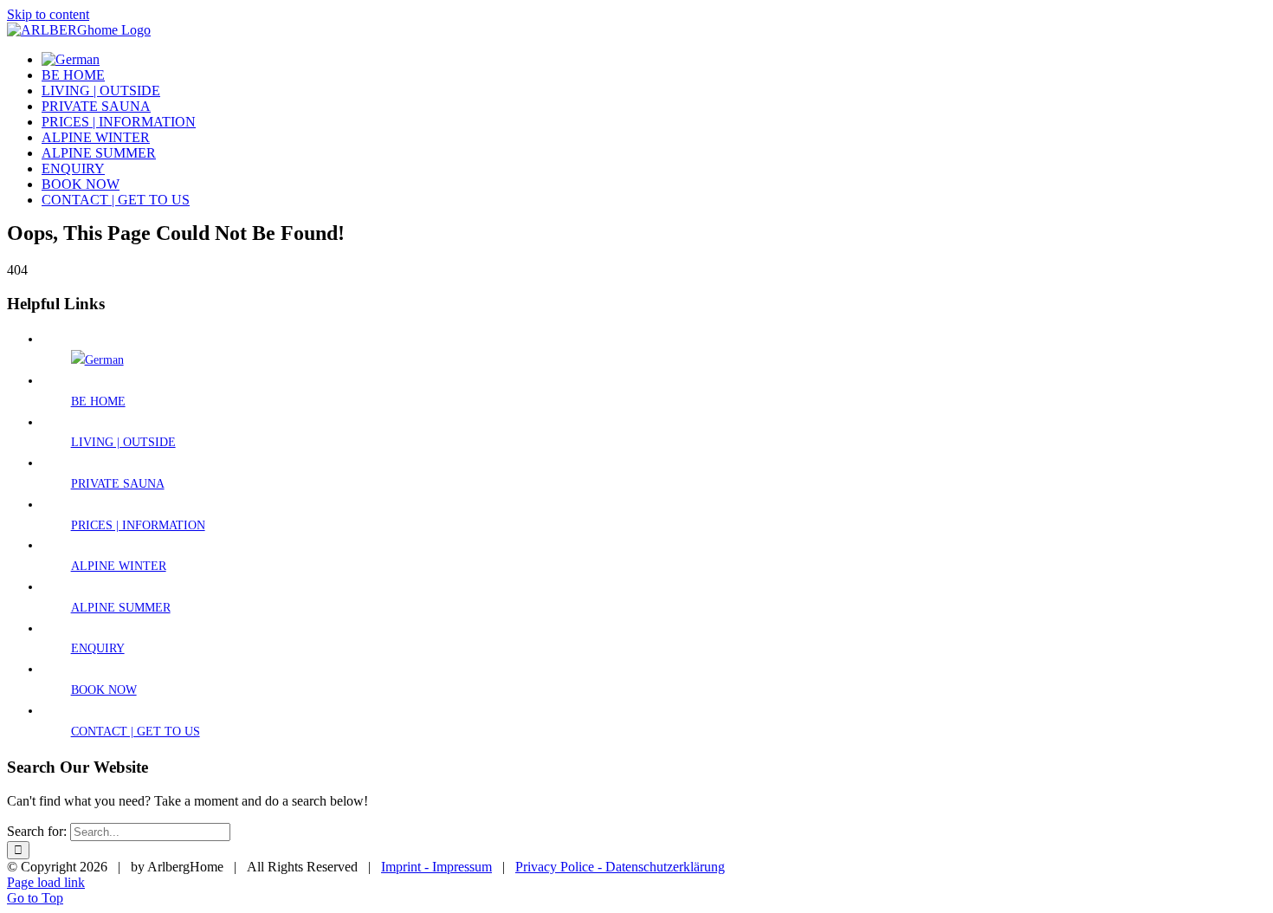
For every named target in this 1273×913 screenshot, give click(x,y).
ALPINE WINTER (118, 566)
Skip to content (48, 14)
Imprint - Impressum (436, 866)
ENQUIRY (98, 648)
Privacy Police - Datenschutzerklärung (620, 866)
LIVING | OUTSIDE (123, 442)
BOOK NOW (104, 689)
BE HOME (98, 401)
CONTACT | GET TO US (135, 731)
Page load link (46, 882)
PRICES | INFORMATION (138, 525)
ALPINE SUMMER (121, 607)
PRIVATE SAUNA (118, 483)
